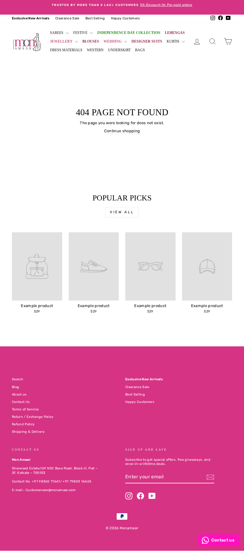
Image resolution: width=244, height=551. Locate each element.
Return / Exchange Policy (33, 417)
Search (17, 379)
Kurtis (173, 41)
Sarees (57, 33)
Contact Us (21, 402)
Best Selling (95, 18)
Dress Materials (66, 50)
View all (122, 212)
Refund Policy (23, 424)
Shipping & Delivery (28, 432)
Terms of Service (25, 409)
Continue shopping (122, 131)
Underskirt (119, 50)
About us (19, 394)
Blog (15, 387)
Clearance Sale (67, 18)
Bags (140, 50)
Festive (80, 33)
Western (95, 50)
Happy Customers (125, 18)
